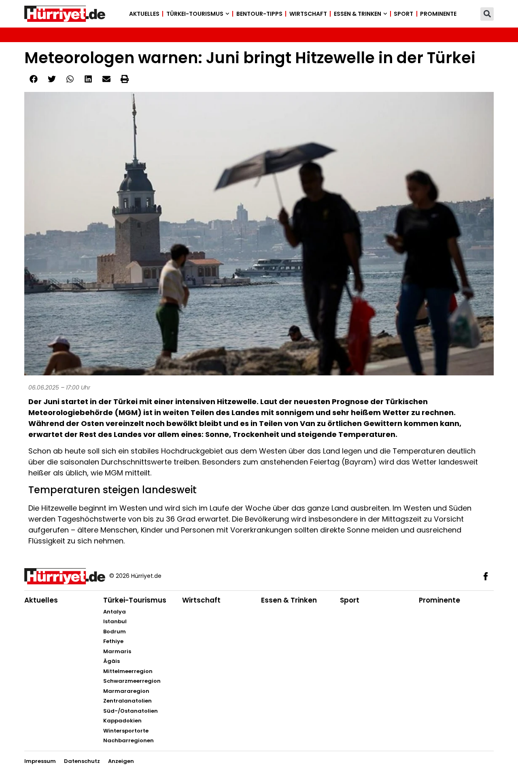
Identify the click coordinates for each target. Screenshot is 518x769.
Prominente (438, 14)
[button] (487, 14)
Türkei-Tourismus (194, 14)
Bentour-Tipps (259, 14)
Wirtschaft (308, 14)
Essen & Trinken (357, 14)
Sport (403, 14)
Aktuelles (144, 14)
